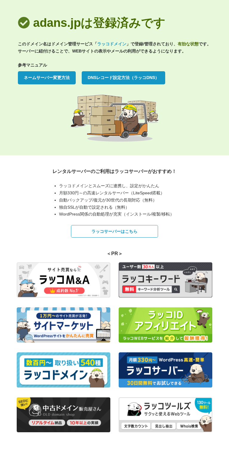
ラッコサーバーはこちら (114, 231)
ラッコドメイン (111, 43)
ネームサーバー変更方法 (47, 77)
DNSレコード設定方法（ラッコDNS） (123, 77)
